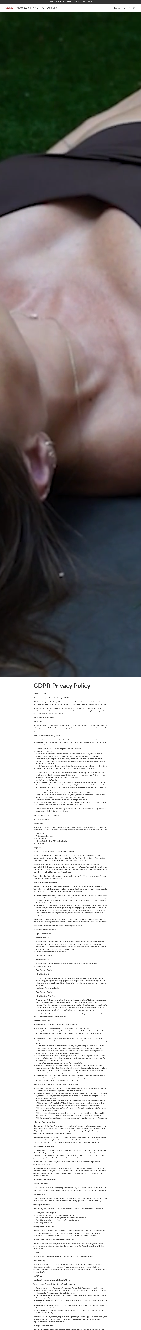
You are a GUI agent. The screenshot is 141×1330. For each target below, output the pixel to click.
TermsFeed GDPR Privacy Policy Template (50, 713)
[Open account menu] (129, 8)
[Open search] (124, 8)
